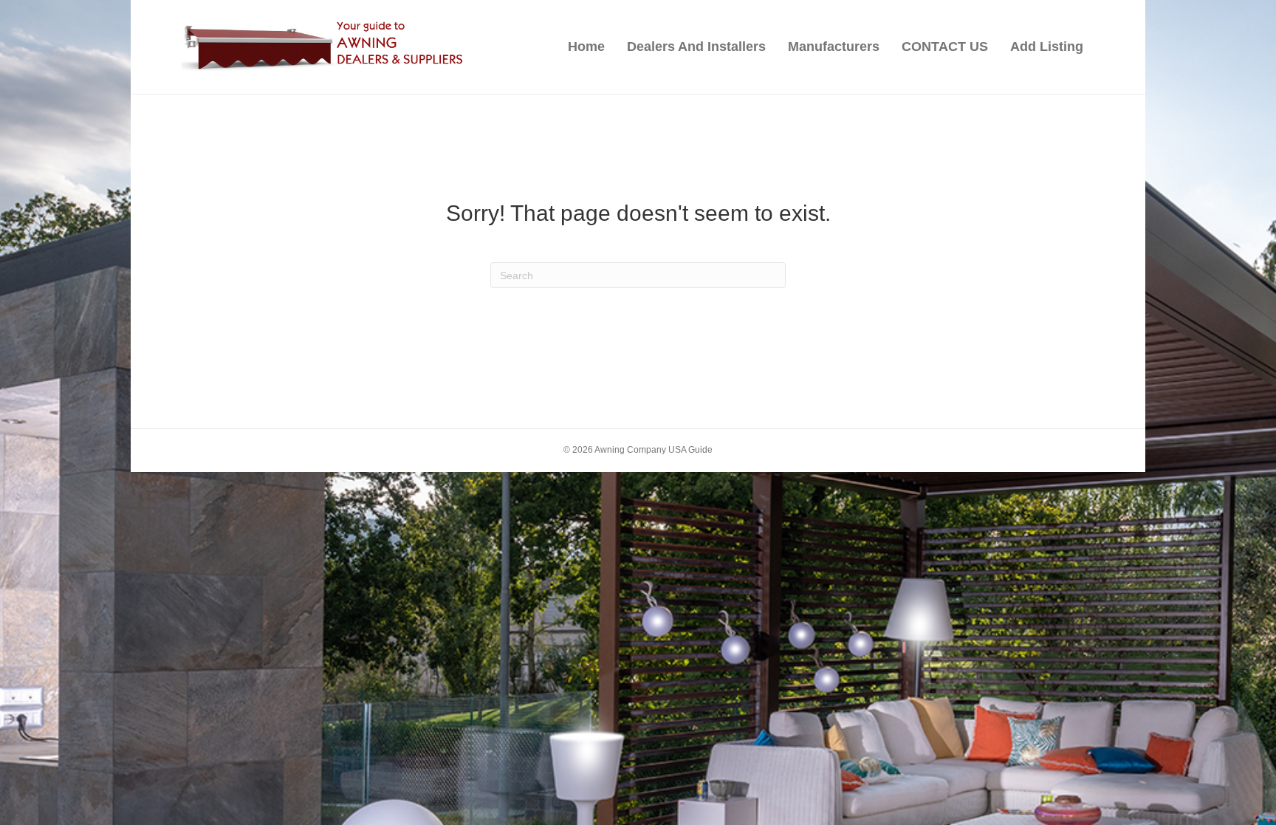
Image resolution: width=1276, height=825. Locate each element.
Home (586, 46)
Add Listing (1046, 46)
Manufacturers (833, 46)
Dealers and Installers (696, 46)
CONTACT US (945, 46)
